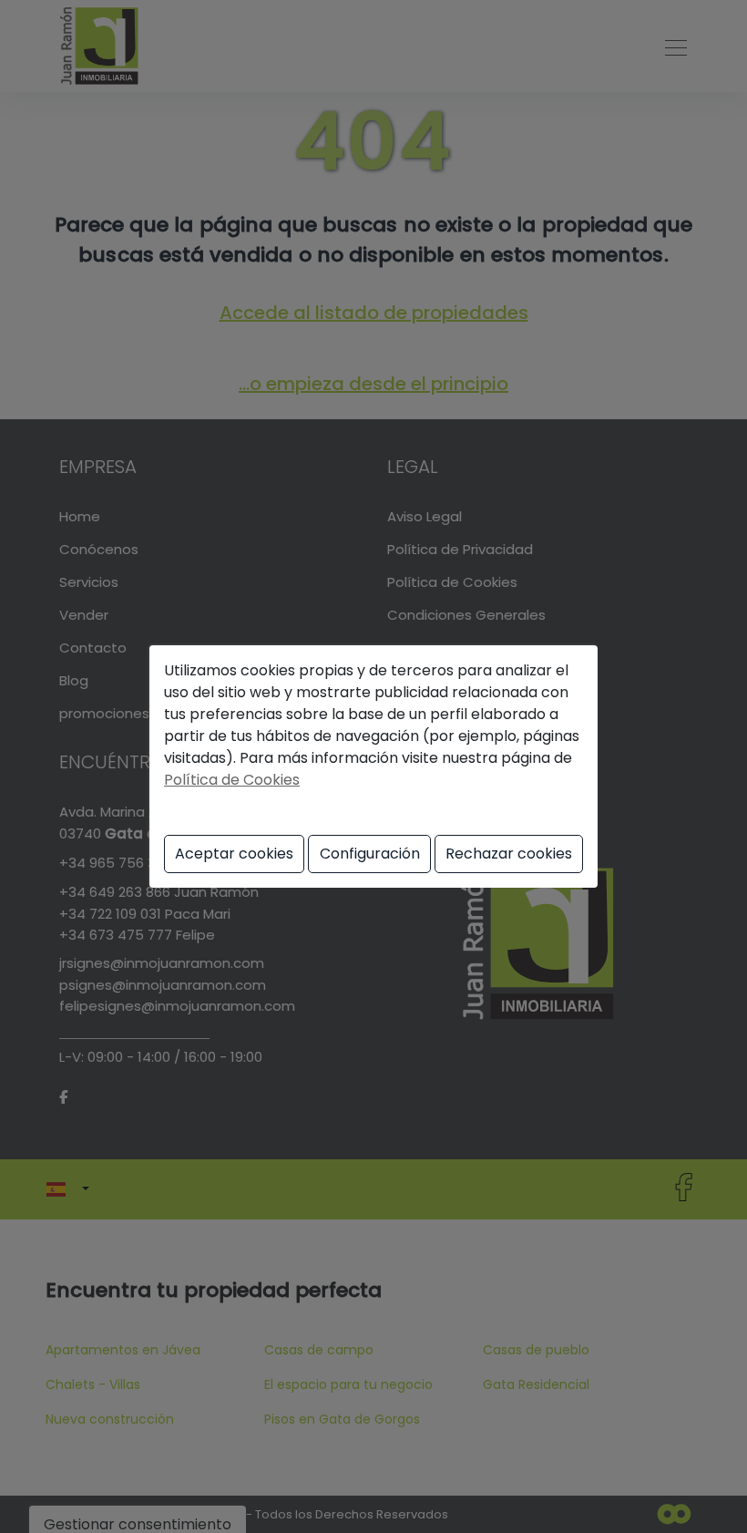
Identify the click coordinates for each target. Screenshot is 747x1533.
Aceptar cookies (234, 853)
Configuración (370, 853)
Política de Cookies (232, 779)
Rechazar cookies (508, 853)
